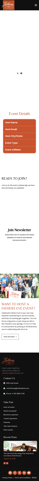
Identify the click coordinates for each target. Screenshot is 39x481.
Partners (7, 422)
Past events (8, 430)
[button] (36, 5)
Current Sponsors (10, 418)
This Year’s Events (10, 426)
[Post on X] (17, 73)
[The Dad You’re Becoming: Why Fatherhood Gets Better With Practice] (20, 446)
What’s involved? (10, 411)
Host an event (9, 407)
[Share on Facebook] (21, 73)
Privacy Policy (7, 478)
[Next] (7, 463)
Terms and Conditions (22, 478)
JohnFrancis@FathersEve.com (13, 373)
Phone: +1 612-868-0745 (15, 393)
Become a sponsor (11, 415)
